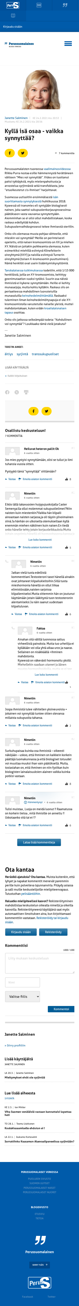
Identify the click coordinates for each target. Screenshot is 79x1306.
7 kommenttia (66, 153)
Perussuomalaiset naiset (39, 1187)
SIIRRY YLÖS (38, 1265)
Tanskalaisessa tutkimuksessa (24, 270)
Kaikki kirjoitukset (17, 375)
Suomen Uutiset (39, 1183)
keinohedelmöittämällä (37, 295)
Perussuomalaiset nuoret (39, 1192)
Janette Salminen (16, 118)
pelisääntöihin (30, 893)
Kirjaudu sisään (12, 26)
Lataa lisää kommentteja (39, 842)
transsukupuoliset (45, 354)
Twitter (51, 1296)
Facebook (27, 1296)
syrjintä (22, 354)
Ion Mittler (20, 1107)
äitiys (9, 354)
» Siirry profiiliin (15, 1045)
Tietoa (39, 1218)
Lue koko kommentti (40, 539)
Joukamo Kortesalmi (26, 1137)
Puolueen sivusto (39, 1178)
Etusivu (39, 1214)
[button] (68, 43)
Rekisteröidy (53, 932)
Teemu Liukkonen (25, 1124)
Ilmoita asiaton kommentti (37, 479)
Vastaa (12, 479)
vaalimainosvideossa (57, 169)
